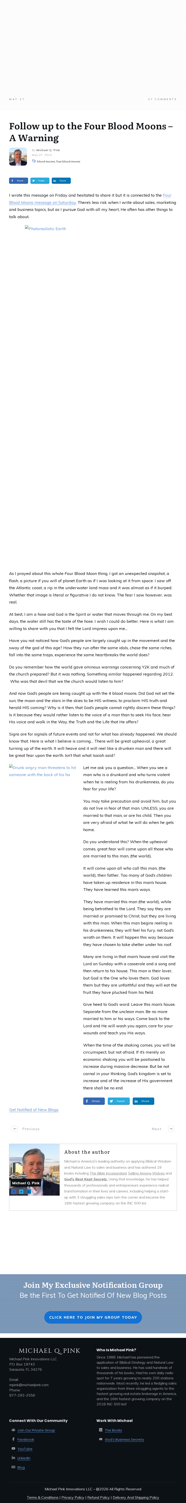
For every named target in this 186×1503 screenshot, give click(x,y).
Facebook (25, 1439)
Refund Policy (98, 1497)
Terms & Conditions (43, 1497)
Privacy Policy (72, 1497)
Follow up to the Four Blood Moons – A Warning (91, 131)
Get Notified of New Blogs (34, 1109)
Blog (21, 1467)
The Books (113, 1430)
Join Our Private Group (36, 1430)
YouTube (24, 1448)
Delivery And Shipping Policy (136, 1497)
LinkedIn (23, 1458)
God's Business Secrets (124, 1439)
